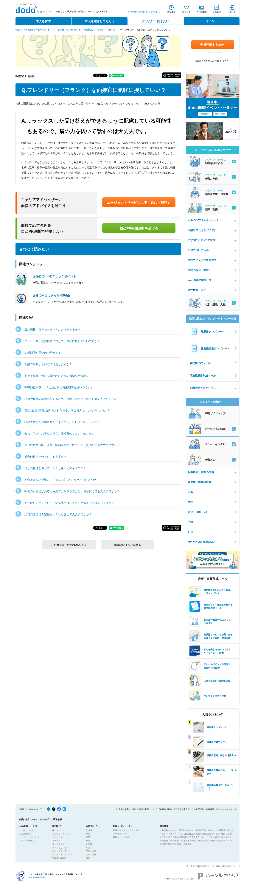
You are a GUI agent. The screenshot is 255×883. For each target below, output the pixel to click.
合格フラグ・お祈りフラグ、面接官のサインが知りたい (59, 433)
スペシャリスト (59, 847)
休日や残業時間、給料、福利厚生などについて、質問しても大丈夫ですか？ (72, 445)
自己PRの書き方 (169, 834)
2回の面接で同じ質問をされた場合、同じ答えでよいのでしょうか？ (67, 410)
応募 (190, 492)
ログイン (232, 12)
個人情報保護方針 (37, 877)
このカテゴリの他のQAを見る (69, 544)
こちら (218, 52)
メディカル (57, 837)
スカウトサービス (27, 840)
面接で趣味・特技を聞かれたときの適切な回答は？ (56, 375)
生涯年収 (225, 837)
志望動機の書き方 (225, 830)
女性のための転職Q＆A (201, 541)
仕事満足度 (203, 840)
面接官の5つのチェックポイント (54, 276)
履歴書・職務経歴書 (199, 482)
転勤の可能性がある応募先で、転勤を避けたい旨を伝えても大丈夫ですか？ (72, 491)
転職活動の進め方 (168, 830)
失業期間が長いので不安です (42, 352)
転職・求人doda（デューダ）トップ (35, 29)
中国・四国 (91, 851)
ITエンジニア (58, 830)
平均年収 (215, 837)
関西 (88, 847)
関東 (88, 837)
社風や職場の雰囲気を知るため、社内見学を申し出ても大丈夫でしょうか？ (72, 398)
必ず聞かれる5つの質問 (201, 240)
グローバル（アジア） (62, 854)
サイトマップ (222, 809)
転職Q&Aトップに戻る (127, 544)
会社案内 (190, 866)
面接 (190, 501)
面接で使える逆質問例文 (202, 260)
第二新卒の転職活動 (177, 837)
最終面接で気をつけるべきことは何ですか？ (52, 329)
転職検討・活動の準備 (201, 472)
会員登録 (217, 12)
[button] (171, 75)
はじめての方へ (26, 830)
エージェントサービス (29, 837)
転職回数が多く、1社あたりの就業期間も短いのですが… (60, 387)
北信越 (89, 844)
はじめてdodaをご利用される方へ (212, 60)
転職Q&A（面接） (94, 29)
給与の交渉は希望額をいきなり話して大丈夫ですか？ (58, 514)
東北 (88, 834)
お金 (190, 531)
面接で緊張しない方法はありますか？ (48, 364)
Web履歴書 (202, 12)
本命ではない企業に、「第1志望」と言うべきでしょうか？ (61, 479)
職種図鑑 (176, 844)
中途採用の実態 (188, 840)
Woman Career (59, 858)
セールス (56, 840)
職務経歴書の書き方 (205, 830)
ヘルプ (233, 809)
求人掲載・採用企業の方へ (224, 866)
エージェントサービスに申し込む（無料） (139, 202)
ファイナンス (58, 844)
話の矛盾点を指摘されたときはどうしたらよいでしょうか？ (62, 422)
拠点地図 (203, 866)
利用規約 (120, 809)
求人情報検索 (25, 834)
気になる (186, 12)
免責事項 (210, 809)
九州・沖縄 (91, 854)
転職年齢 (174, 840)
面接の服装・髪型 (198, 270)
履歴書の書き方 (186, 830)
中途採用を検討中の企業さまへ (144, 12)
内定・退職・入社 (198, 512)
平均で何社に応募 (198, 250)
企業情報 (187, 844)
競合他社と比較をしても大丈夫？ (45, 456)
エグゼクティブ (59, 851)
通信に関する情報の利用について (141, 809)
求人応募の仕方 (186, 834)
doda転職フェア (120, 834)
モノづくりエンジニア (62, 834)
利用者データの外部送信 (192, 809)
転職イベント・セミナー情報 (126, 830)
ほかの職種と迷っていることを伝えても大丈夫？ (55, 468)
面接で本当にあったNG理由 (51, 295)
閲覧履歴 (171, 12)
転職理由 (164, 840)
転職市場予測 (217, 840)
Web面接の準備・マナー (202, 280)
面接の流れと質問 (204, 834)
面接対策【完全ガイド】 (202, 230)
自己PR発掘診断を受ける (139, 228)
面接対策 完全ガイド (69, 29)
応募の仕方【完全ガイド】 (203, 220)
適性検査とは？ (197, 289)
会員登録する (212, 44)
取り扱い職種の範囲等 (169, 809)
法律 (190, 521)
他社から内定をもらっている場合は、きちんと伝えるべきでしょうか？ (69, 502)
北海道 (89, 830)
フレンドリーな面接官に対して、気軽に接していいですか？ (62, 341)
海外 (88, 858)
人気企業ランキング (198, 837)
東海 (88, 840)
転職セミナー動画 (121, 837)
